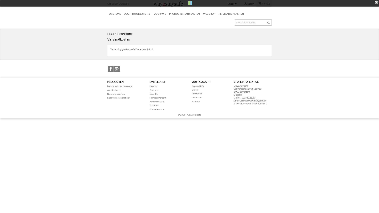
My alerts (196, 101)
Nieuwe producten (116, 94)
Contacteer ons (157, 109)
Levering (154, 86)
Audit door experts (137, 13)
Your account (201, 81)
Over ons (115, 13)
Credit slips (197, 93)
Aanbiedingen (113, 90)
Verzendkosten (157, 101)
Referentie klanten (231, 13)
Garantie (154, 94)
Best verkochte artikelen (118, 97)
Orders (195, 89)
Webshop (209, 13)
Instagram (117, 69)
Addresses (197, 97)
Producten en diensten (184, 13)
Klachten (154, 105)
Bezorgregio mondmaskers (119, 86)
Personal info (198, 86)
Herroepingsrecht (158, 97)
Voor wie (160, 13)
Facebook (111, 69)
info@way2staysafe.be (254, 100)
